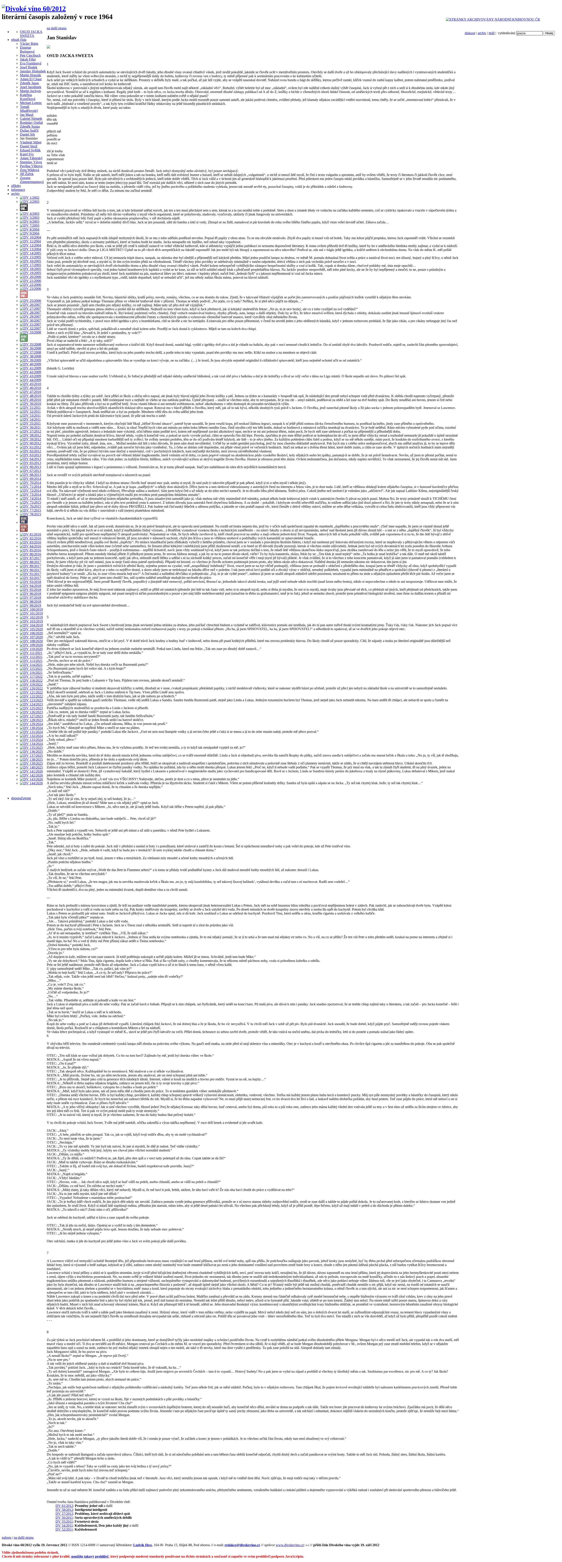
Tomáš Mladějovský (29, 109)
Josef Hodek (28, 67)
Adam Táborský (31, 158)
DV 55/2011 (64, 1521)
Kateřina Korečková (27, 97)
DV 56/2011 (64, 1517)
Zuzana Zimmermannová (32, 180)
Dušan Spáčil (29, 130)
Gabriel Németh (31, 118)
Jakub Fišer (28, 59)
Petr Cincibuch (30, 55)
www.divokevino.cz (290, 1545)
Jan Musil (26, 115)
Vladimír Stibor (30, 142)
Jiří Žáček (27, 174)
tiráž (492, 33)
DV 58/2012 (64, 1510)
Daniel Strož (28, 146)
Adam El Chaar (31, 79)
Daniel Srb (27, 134)
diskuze (470, 33)
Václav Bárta (29, 43)
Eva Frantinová (30, 63)
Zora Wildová (29, 170)
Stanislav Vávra (31, 162)
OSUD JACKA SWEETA (31, 34)
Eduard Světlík (30, 150)
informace (18, 190)
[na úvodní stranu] (34, 9)
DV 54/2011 (64, 1525)
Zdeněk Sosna (30, 126)
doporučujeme (21, 798)
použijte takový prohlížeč (90, 1556)
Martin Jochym (30, 91)
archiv (482, 33)
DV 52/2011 (64, 1529)
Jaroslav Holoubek (33, 71)
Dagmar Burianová (27, 49)
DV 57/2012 (64, 1513)
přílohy (16, 186)
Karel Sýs (27, 154)
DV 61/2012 (64, 1506)
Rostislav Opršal (31, 122)
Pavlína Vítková (31, 166)
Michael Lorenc (31, 103)
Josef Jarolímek (30, 87)
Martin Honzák (30, 75)
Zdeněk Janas (29, 83)
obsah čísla (18, 39)
